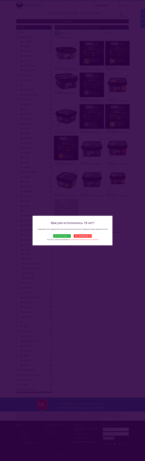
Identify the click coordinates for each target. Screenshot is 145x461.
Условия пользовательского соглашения (84, 239)
